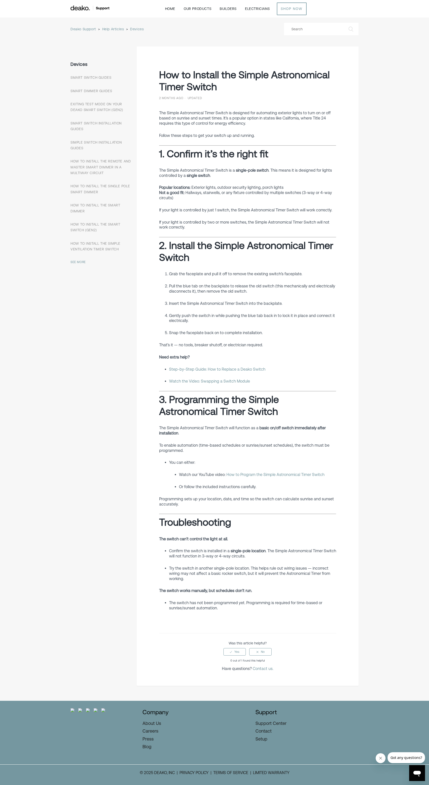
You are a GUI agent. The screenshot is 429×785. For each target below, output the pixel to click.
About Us (152, 723)
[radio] (234, 652)
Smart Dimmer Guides (91, 91)
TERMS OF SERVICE (230, 772)
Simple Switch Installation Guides (96, 145)
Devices (137, 29)
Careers (150, 731)
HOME (170, 9)
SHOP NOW (292, 9)
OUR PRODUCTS (197, 9)
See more (78, 262)
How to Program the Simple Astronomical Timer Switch (275, 474)
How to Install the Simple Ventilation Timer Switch (95, 246)
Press (148, 739)
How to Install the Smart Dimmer (95, 208)
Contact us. (263, 668)
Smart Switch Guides (91, 77)
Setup (261, 739)
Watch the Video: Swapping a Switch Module (209, 381)
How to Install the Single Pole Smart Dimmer (100, 189)
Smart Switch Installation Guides (96, 126)
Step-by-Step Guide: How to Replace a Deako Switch (217, 369)
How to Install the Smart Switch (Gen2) (95, 227)
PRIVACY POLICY (194, 772)
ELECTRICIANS (257, 9)
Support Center (270, 723)
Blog (147, 746)
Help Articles (113, 29)
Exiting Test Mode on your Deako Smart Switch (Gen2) (97, 107)
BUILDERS (228, 9)
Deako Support (83, 29)
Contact (263, 731)
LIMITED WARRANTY (271, 772)
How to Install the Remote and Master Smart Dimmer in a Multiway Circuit (101, 167)
